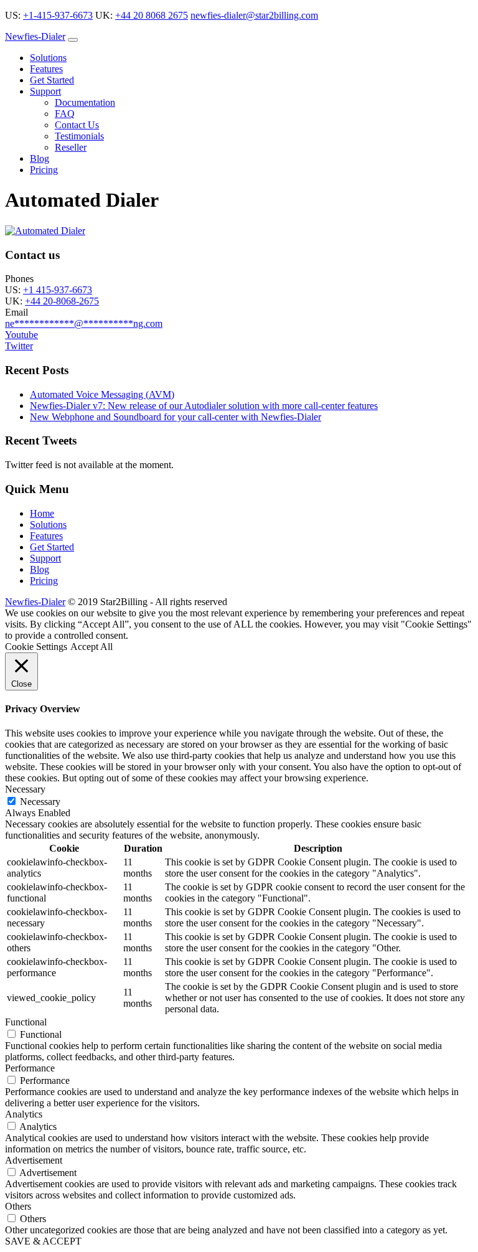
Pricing (44, 169)
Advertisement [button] (33, 1160)
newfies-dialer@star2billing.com (254, 15)
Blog (39, 158)
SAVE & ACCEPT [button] (43, 1241)
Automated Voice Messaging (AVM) (102, 394)
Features (46, 69)
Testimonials (79, 136)
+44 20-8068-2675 (62, 301)
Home (42, 513)
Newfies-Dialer (35, 36)
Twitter (19, 346)
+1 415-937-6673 (57, 290)
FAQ (65, 113)
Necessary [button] (25, 789)
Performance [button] (30, 1068)
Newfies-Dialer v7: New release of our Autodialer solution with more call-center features (204, 405)
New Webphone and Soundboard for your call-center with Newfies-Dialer (175, 417)
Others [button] (18, 1206)
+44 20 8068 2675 (151, 15)
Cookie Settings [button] (36, 646)
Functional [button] (26, 1022)
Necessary (40, 801)
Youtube (21, 334)
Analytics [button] (23, 1114)
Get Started (52, 80)
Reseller (71, 147)
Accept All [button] (91, 646)
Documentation (85, 102)
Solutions (48, 57)
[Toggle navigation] (73, 40)
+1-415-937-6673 (58, 15)
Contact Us (77, 125)
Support (45, 91)
